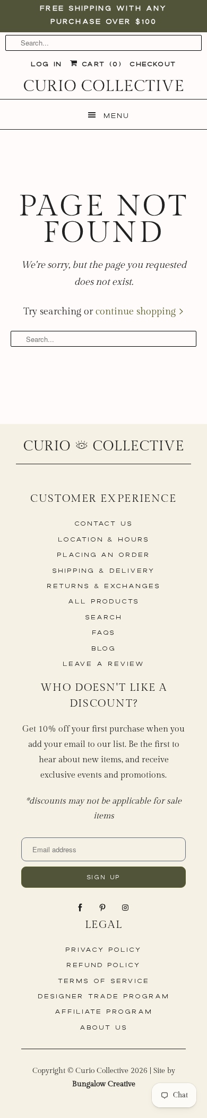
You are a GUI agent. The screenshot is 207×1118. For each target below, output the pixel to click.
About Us (103, 1027)
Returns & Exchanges (103, 585)
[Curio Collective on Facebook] (81, 908)
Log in (46, 63)
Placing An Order (103, 554)
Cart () (99, 63)
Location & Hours (103, 539)
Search (103, 616)
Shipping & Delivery (103, 570)
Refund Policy (103, 964)
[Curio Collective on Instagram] (126, 908)
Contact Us (103, 523)
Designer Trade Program (103, 995)
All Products (103, 601)
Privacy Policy (103, 949)
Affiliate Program (103, 1011)
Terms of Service (103, 980)
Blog (103, 648)
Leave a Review (103, 663)
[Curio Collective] (103, 85)
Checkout (153, 63)
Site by (123, 1077)
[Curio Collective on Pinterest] (103, 908)
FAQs (103, 632)
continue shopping (137, 311)
